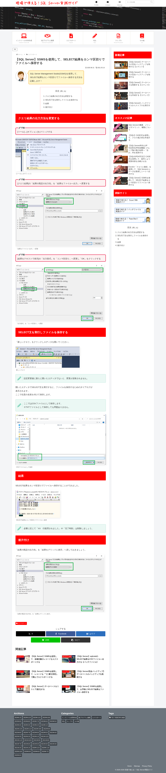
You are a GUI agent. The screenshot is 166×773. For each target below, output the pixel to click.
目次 (57, 91)
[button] (152, 2)
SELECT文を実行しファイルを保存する (61, 100)
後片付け (49, 107)
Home (129, 766)
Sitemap (137, 766)
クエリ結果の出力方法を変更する (58, 96)
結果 (47, 103)
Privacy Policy (147, 766)
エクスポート (22, 623)
